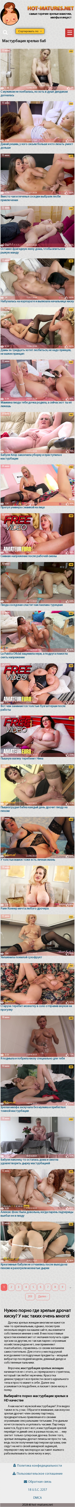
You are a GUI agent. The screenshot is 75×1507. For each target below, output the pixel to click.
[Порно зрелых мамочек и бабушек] (51, 8)
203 (30, 1296)
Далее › (42, 1296)
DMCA (37, 1498)
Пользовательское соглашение (39, 1473)
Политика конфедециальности (39, 1465)
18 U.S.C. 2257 (37, 1490)
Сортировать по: (29, 31)
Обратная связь (39, 1481)
